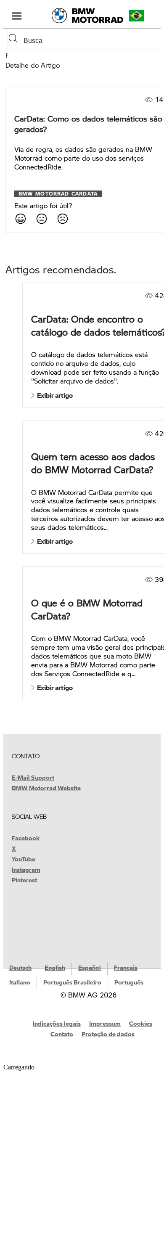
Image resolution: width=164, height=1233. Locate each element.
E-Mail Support (33, 777)
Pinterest (24, 880)
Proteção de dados (108, 1033)
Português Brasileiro (72, 982)
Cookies (140, 1023)
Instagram (26, 869)
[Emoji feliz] (20, 218)
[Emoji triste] (62, 218)
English (55, 967)
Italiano (19, 982)
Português (128, 982)
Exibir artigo (53, 395)
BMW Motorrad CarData (58, 194)
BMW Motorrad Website (46, 787)
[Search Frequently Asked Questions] (14, 41)
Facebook (26, 837)
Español (89, 967)
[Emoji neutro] (41, 218)
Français (126, 967)
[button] (144, 15)
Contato (61, 1033)
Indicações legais (57, 1023)
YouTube (23, 859)
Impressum (105, 1023)
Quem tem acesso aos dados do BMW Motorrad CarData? (93, 463)
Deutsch (20, 967)
